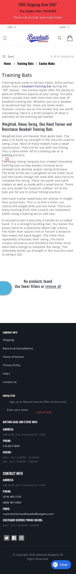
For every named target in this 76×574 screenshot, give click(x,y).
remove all (53, 286)
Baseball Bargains (48, 554)
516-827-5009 (11, 446)
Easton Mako (47, 63)
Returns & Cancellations (18, 348)
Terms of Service (13, 356)
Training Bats (25, 63)
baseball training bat (36, 86)
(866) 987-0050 (12, 502)
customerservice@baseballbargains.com (28, 514)
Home (7, 63)
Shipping (8, 340)
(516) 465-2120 (12, 496)
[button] (5, 38)
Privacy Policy (11, 365)
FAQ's (6, 373)
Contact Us (10, 382)
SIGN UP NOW (43, 412)
